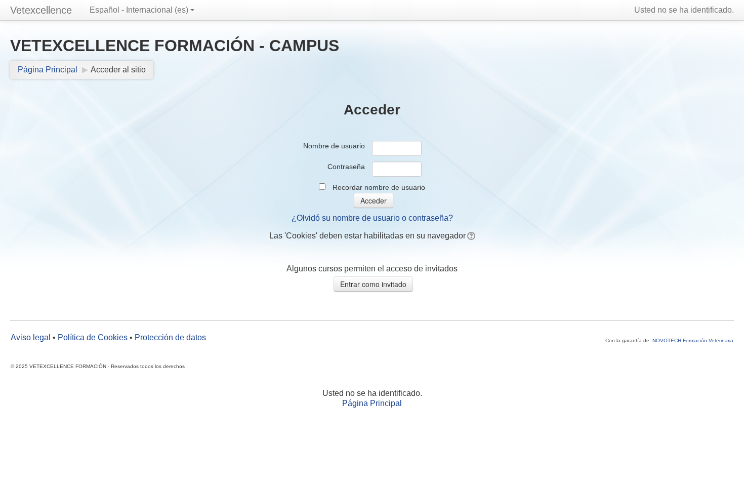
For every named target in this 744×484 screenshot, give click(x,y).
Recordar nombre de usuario (379, 187)
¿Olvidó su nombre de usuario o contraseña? (372, 218)
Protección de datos (170, 337)
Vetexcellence (41, 10)
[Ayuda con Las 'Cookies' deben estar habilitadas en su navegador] (470, 235)
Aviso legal (31, 337)
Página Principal (47, 69)
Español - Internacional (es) (139, 10)
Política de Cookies (93, 337)
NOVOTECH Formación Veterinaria (692, 340)
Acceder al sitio (118, 69)
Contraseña (346, 167)
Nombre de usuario (334, 146)
